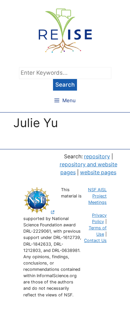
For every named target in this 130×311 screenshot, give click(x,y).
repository (97, 156)
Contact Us (95, 240)
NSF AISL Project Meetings (97, 196)
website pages (98, 172)
